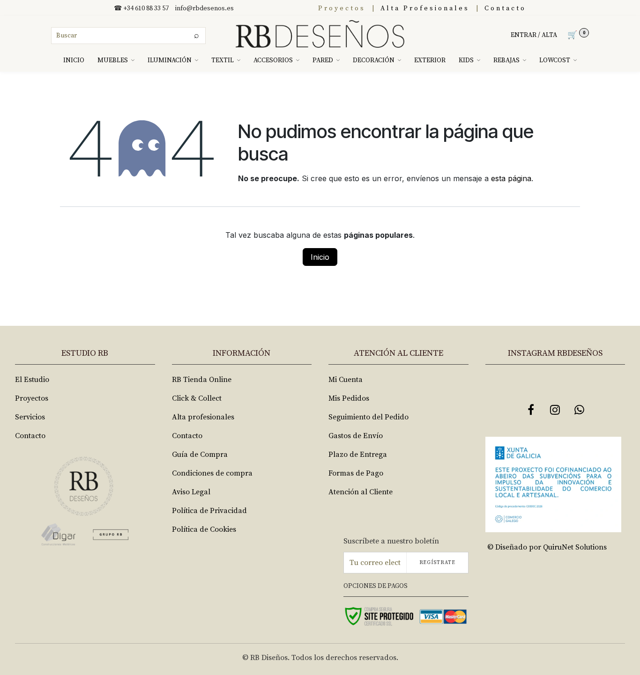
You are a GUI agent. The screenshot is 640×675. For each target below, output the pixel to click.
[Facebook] (530, 409)
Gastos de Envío (355, 435)
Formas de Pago (355, 473)
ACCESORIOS (273, 60)
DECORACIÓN (373, 60)
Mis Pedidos (348, 398)
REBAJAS (506, 60)
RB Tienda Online (201, 379)
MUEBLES (112, 60)
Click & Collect (197, 398)
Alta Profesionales (424, 8)
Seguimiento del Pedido (368, 417)
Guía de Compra (200, 454)
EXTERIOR (430, 60)
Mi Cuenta (345, 379)
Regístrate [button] (437, 562)
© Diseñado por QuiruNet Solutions (547, 547)
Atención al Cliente (360, 492)
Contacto (505, 8)
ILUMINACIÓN (170, 60)
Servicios (30, 417)
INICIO (73, 60)
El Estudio (32, 379)
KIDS (466, 60)
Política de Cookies (204, 529)
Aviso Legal (191, 492)
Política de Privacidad (209, 510)
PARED (323, 60)
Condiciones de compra (212, 473)
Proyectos (341, 8)
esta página (511, 178)
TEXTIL (222, 60)
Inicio (320, 257)
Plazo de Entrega (357, 454)
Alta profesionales (203, 417)
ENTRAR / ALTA (534, 35)
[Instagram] (555, 409)
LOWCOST (554, 60)
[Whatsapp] (579, 409)
